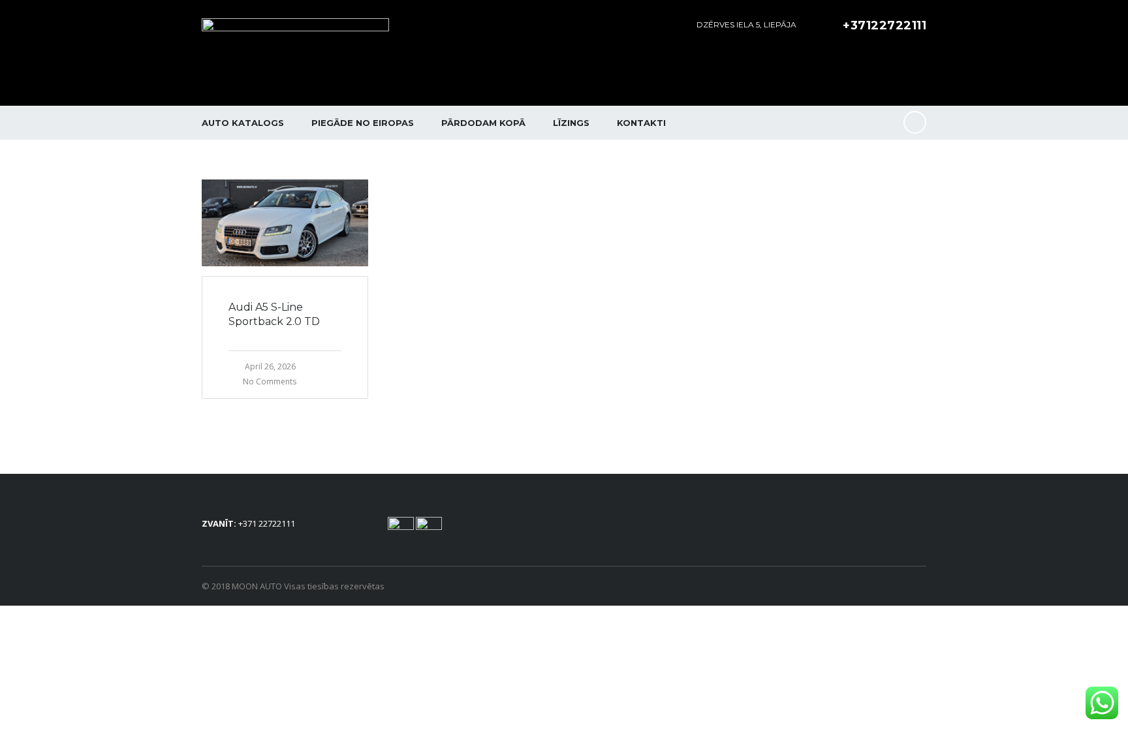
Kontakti (641, 122)
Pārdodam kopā (483, 122)
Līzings (571, 122)
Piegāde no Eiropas (362, 122)
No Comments (269, 381)
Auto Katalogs (243, 122)
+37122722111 (884, 25)
